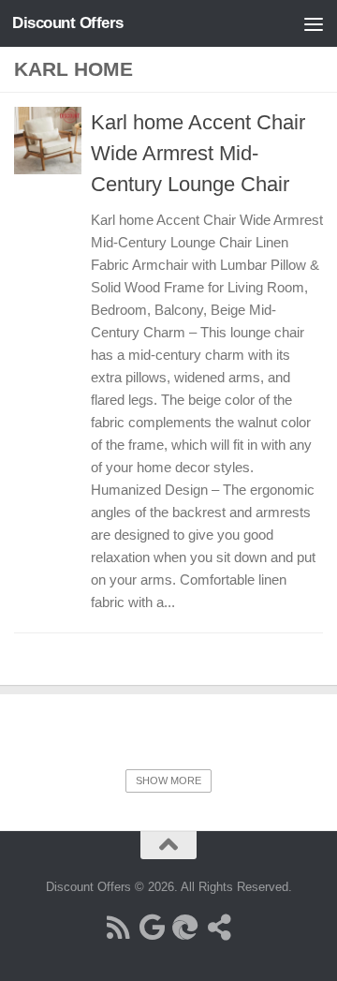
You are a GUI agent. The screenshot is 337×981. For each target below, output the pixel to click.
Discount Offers (68, 23)
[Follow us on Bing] (185, 927)
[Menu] (313, 23)
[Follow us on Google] (152, 927)
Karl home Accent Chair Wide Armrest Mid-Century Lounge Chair (198, 153)
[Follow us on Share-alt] (219, 927)
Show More (168, 780)
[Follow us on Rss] (118, 927)
